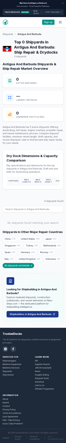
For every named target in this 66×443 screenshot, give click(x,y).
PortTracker (52, 12)
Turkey (32, 245)
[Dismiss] (63, 3)
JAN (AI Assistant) (43, 368)
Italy (9, 259)
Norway (46, 252)
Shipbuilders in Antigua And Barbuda (30, 314)
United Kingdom (29, 259)
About (5, 399)
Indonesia (53, 259)
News (37, 371)
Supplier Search (42, 364)
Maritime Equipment (12, 364)
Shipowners (8, 375)
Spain (10, 252)
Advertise (39, 382)
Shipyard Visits (42, 378)
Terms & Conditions (12, 413)
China (10, 238)
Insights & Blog (42, 375)
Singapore (12, 245)
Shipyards (8, 34)
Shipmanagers (9, 361)
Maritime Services (11, 368)
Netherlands (52, 245)
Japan (51, 238)
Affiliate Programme (44, 389)
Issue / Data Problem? (13, 423)
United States (30, 238)
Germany (28, 252)
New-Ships (36, 12)
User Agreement (10, 416)
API (36, 361)
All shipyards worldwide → (18, 265)
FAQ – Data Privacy (11, 420)
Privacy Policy (9, 409)
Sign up (48, 22)
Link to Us (39, 385)
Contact (6, 406)
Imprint (6, 402)
